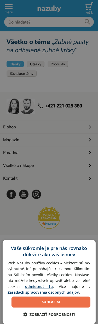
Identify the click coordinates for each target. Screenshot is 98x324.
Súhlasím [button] (51, 301)
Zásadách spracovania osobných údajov (43, 292)
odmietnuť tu (39, 286)
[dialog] (48, 282)
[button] (49, 314)
